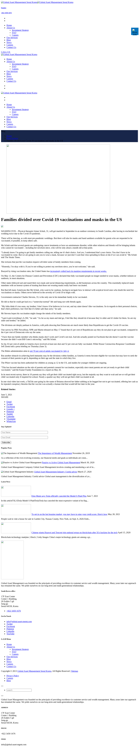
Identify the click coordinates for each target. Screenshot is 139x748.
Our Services (12, 656)
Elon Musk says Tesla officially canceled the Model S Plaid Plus (58, 496)
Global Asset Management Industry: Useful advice (55, 472)
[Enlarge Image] (58, 213)
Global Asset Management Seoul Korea (34, 671)
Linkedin (10, 631)
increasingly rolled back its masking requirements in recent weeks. (78, 271)
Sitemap (74, 671)
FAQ (14, 32)
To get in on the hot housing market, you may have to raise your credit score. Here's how (69, 514)
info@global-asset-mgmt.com (19, 621)
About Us (11, 647)
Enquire (3, 8)
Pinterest (10, 629)
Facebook (11, 626)
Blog (9, 659)
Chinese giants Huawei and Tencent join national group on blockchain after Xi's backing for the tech (74, 532)
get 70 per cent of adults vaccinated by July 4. (49, 351)
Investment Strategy (20, 30)
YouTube (10, 634)
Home (9, 644)
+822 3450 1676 (6, 13)
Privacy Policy (13, 676)
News (9, 661)
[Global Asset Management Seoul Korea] (37, 2)
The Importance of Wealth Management (55, 453)
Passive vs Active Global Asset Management (61, 462)
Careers (15, 35)
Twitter (10, 624)
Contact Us (11, 666)
